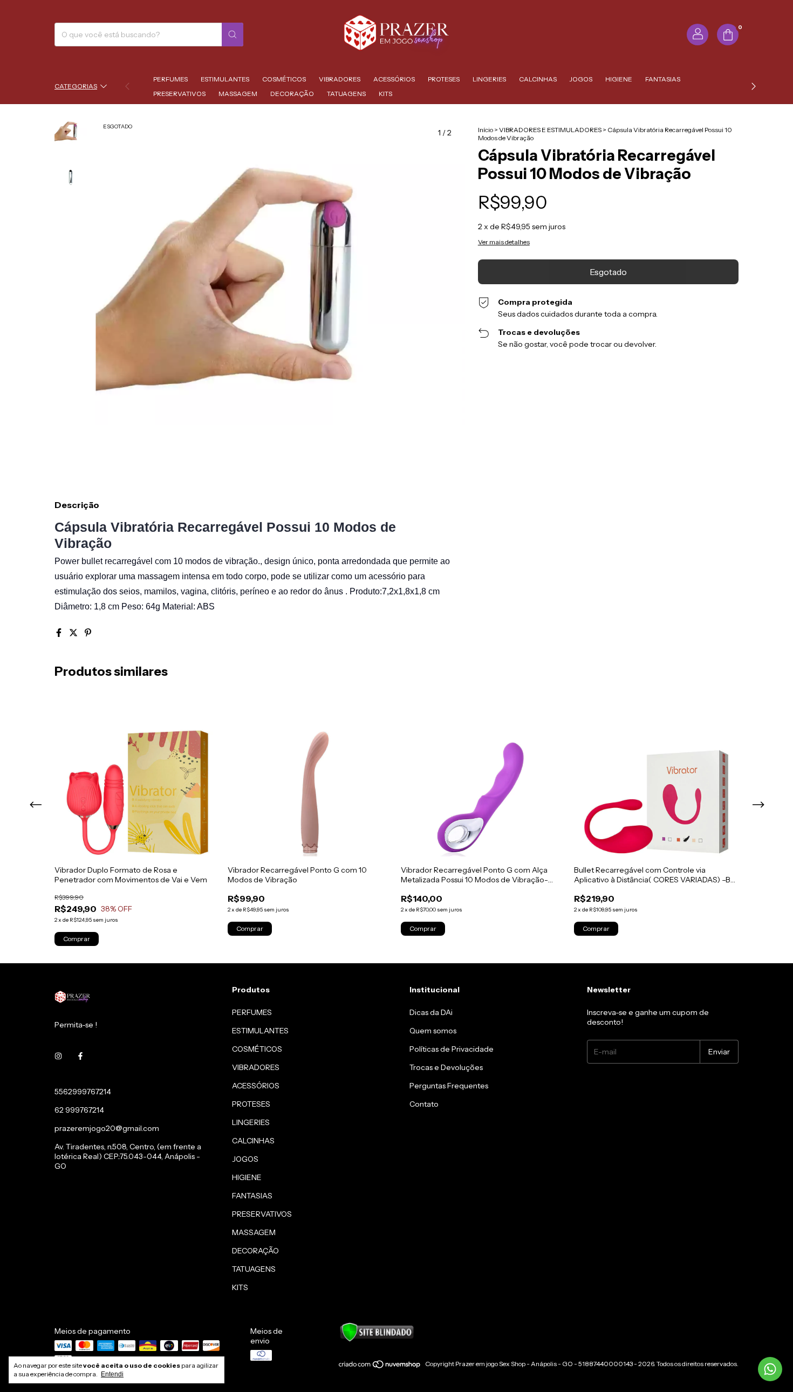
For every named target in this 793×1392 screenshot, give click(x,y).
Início (485, 130)
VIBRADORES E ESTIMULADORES (550, 130)
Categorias (75, 86)
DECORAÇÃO (292, 94)
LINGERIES (489, 79)
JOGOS (581, 79)
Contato (424, 1104)
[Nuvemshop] (380, 1366)
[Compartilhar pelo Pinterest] (88, 632)
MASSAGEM (237, 94)
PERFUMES (170, 79)
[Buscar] (232, 34)
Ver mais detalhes (504, 242)
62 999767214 (79, 1110)
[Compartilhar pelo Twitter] (74, 632)
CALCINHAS (538, 79)
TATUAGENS (346, 94)
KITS (385, 94)
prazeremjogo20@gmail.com (106, 1128)
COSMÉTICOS (284, 79)
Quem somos (432, 1031)
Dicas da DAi (431, 1012)
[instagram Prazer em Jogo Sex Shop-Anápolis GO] (58, 1056)
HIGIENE (618, 79)
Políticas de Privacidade (451, 1049)
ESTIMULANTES (225, 79)
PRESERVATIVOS (179, 94)
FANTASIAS (662, 79)
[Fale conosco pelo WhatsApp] (770, 1369)
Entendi (112, 1374)
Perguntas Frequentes (448, 1086)
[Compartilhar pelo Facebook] (59, 632)
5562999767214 (82, 1091)
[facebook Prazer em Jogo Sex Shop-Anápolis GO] (80, 1056)
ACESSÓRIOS (394, 79)
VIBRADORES (339, 79)
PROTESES (444, 79)
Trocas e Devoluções (446, 1067)
